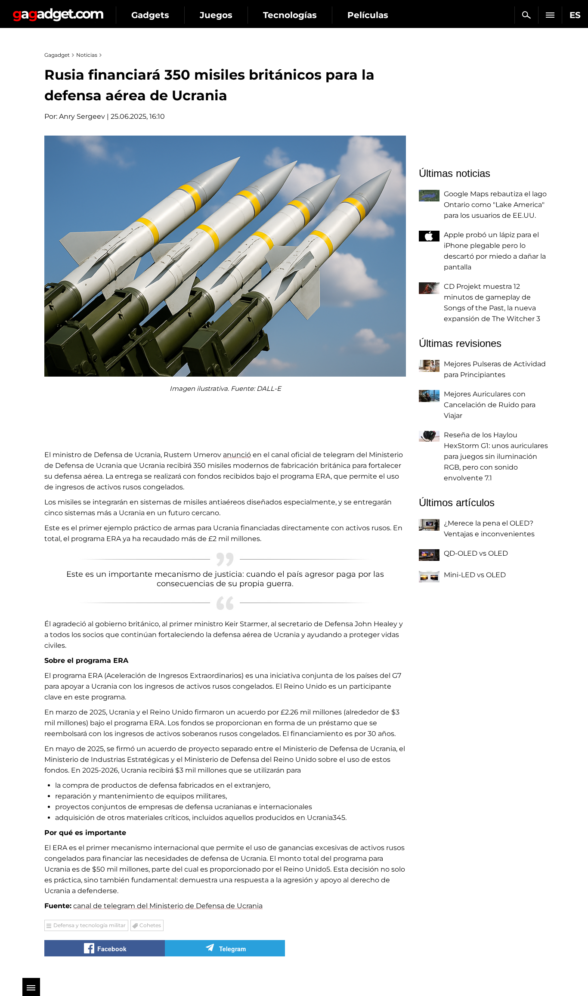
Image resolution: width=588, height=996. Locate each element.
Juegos (216, 15)
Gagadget (58, 11)
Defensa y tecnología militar (89, 925)
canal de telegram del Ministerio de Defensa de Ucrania (168, 906)
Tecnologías (290, 15)
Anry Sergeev (82, 116)
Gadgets (150, 15)
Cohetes (150, 925)
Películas (367, 15)
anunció (237, 455)
